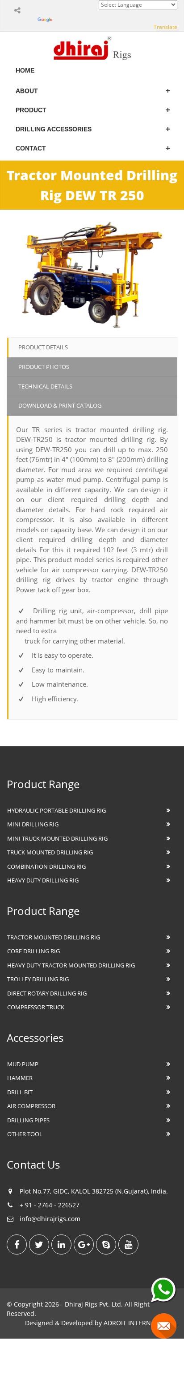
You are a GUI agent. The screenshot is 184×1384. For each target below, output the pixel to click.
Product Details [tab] (43, 347)
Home (25, 70)
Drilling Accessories (54, 129)
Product (31, 109)
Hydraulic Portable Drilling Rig (56, 810)
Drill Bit (20, 1092)
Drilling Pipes (28, 1120)
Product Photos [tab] (43, 367)
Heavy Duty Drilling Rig (43, 880)
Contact (31, 148)
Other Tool (24, 1134)
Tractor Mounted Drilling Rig (53, 937)
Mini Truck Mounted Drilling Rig (57, 838)
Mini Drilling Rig (33, 824)
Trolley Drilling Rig (38, 979)
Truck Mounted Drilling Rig (50, 852)
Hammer (20, 1078)
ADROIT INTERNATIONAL (140, 1323)
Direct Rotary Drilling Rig (47, 993)
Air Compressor (31, 1106)
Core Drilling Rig (33, 951)
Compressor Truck (35, 1007)
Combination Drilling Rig (46, 866)
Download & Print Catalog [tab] (59, 405)
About (27, 90)
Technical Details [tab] (45, 386)
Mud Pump (22, 1064)
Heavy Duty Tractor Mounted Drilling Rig (71, 965)
